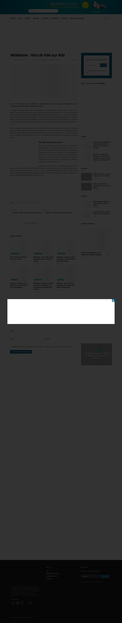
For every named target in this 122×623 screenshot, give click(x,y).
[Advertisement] (61, 311)
